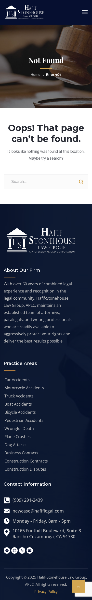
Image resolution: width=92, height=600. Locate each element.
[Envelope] (29, 550)
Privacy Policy (46, 591)
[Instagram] (14, 550)
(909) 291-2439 (28, 500)
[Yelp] (22, 550)
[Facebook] (7, 550)
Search (81, 181)
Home (35, 75)
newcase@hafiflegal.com (38, 511)
